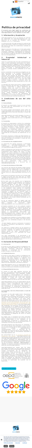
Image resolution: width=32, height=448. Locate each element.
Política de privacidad (8, 442)
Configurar (24, 442)
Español (20, 1)
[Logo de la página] (16, 12)
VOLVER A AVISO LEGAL (9, 368)
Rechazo (12, 446)
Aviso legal (17, 442)
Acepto (5, 446)
